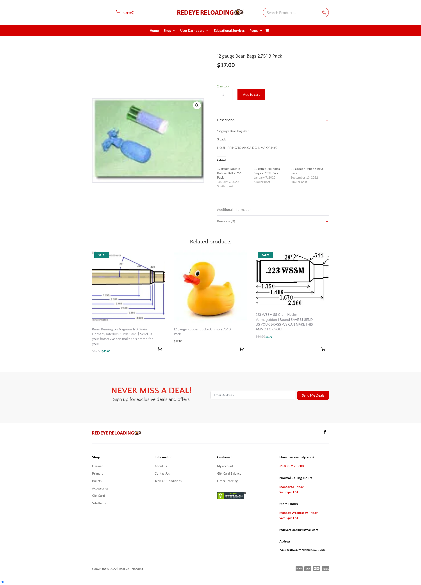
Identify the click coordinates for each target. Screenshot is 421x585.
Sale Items (99, 503)
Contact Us (162, 473)
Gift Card (98, 495)
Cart (128, 12)
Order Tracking (227, 481)
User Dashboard (192, 30)
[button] (197, 105)
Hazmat (97, 466)
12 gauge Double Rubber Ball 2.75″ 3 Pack (230, 173)
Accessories (100, 488)
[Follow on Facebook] (325, 432)
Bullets (97, 481)
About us (161, 466)
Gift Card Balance (229, 473)
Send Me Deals (313, 395)
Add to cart (251, 94)
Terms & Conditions (168, 481)
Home (154, 30)
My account (225, 466)
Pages (254, 30)
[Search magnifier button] (324, 12)
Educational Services (229, 30)
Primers (97, 473)
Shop (167, 30)
